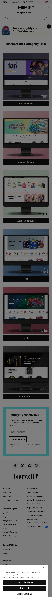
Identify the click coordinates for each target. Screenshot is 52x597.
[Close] (43, 567)
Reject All (24, 588)
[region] (24, 581)
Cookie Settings (24, 593)
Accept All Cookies (24, 582)
